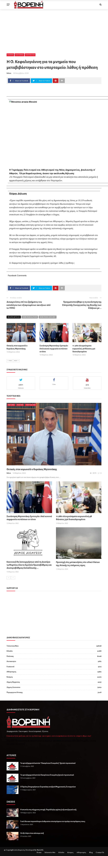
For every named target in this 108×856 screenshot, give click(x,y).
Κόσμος (70, 852)
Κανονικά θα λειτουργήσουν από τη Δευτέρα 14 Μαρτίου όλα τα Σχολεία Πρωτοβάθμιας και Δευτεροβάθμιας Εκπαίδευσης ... (29, 565)
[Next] (13, 577)
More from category (47, 317)
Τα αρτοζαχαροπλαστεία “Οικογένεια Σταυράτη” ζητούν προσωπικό (47, 763)
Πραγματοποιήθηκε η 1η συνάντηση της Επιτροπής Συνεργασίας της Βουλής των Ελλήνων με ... (81, 305)
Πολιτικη (10, 55)
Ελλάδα (61, 852)
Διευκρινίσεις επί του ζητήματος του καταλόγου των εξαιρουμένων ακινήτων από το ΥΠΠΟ (29, 305)
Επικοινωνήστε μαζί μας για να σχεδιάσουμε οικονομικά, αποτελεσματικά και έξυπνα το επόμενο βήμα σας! (49, 736)
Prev (10, 360)
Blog (91, 852)
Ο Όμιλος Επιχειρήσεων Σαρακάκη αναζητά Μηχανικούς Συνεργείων (48, 787)
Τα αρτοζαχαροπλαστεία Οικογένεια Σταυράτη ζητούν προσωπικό (47, 775)
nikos (9, 73)
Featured (11, 405)
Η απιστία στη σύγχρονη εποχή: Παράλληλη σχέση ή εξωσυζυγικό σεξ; (48, 810)
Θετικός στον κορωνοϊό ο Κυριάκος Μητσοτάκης (32, 469)
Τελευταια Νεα (30, 55)
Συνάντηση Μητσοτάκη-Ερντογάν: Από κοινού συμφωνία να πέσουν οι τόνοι (54, 349)
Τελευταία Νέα (50, 852)
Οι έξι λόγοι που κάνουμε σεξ (32, 833)
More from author (30, 317)
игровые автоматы (53, 741)
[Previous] (9, 577)
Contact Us (100, 852)
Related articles (14, 317)
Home (39, 852)
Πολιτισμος (19, 55)
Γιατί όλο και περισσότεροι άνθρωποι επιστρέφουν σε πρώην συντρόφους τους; (52, 821)
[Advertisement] (54, 28)
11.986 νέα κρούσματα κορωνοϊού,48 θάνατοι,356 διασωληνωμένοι (83, 349)
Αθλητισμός (81, 852)
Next (15, 360)
